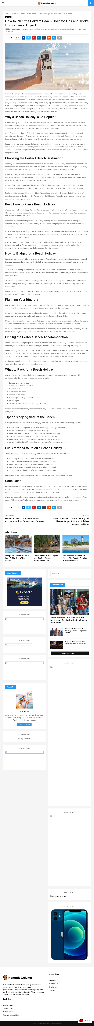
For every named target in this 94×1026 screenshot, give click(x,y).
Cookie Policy (8, 1009)
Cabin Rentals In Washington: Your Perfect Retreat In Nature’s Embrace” (46, 558)
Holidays (8, 17)
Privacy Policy (8, 1005)
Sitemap (52, 990)
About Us (52, 981)
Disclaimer (53, 987)
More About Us (24, 725)
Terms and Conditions (11, 1015)
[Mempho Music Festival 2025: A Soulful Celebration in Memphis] (56, 645)
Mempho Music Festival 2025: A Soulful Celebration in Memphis (75, 643)
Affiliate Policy (8, 1012)
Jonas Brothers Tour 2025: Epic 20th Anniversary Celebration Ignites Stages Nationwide (68, 620)
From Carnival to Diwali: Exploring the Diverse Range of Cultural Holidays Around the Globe (71, 521)
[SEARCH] (86, 573)
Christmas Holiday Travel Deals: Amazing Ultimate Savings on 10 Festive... (76, 631)
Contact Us (53, 984)
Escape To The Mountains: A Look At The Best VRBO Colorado (17, 558)
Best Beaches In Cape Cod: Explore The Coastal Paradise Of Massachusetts (74, 558)
